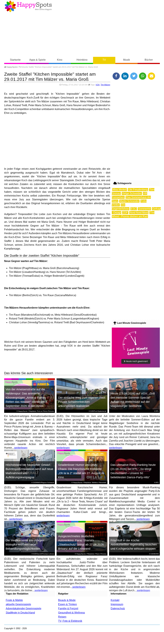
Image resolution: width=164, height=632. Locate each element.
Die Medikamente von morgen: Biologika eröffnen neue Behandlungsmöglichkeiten (25, 544)
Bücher (149, 59)
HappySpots (11, 67)
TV (104, 59)
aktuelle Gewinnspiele (18, 604)
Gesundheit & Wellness (71, 612)
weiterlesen (20, 447)
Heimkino (82, 59)
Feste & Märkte (14, 600)
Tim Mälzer (105, 85)
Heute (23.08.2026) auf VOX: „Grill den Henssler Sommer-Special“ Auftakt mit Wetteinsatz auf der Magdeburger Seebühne (133, 400)
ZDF (125, 212)
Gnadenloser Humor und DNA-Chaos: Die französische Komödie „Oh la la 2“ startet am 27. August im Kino (81, 471)
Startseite (15, 59)
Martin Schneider (129, 201)
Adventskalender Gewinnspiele (23, 608)
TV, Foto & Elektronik (70, 621)
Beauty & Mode (67, 600)
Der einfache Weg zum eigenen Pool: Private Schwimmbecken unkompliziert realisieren (82, 402)
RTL (157, 411)
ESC (133, 208)
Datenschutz (118, 608)
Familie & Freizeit (68, 608)
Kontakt (115, 600)
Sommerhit (144, 208)
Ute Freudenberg (138, 189)
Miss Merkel (119, 189)
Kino (59, 59)
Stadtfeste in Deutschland (20, 612)
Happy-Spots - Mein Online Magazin (28, 6)
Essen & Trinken (67, 604)
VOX (98, 85)
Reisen (62, 616)
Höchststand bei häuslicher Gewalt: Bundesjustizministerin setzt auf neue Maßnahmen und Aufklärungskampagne (29, 471)
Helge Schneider (131, 193)
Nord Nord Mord (139, 212)
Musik (126, 59)
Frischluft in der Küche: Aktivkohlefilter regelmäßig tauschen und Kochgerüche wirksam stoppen (134, 544)
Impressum (117, 604)
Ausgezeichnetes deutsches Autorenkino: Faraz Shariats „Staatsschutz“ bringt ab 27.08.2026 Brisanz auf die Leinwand (81, 542)
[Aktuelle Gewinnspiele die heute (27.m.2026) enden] (136, 366)
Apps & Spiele (37, 59)
